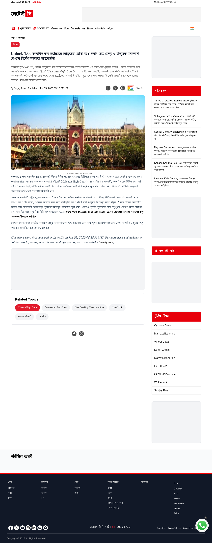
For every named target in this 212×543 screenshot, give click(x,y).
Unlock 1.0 (117, 308)
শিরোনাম (144, 482)
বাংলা (113, 527)
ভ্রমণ (110, 493)
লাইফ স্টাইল (100, 29)
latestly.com (106, 243)
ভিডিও (176, 514)
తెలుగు (120, 527)
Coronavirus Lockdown (56, 308)
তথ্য (10, 493)
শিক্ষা (10, 498)
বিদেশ (66, 29)
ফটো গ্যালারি (179, 504)
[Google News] (39, 527)
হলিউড (44, 493)
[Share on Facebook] (74, 333)
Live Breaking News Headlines (89, 308)
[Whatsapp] (122, 88)
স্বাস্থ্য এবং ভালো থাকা (116, 503)
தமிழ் (128, 527)
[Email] (45, 527)
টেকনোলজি (75, 29)
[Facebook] (108, 88)
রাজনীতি (11, 488)
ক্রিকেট (77, 488)
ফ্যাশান (110, 498)
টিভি (43, 498)
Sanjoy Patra (20, 88)
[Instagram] (28, 527)
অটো (176, 494)
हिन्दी (101, 527)
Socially (43, 29)
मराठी (107, 527)
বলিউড (44, 488)
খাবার (110, 488)
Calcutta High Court (27, 308)
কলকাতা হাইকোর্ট (24, 317)
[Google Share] (136, 90)
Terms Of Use (174, 528)
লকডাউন (42, 317)
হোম (12, 38)
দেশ (60, 29)
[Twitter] (16, 527)
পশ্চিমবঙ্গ (54, 29)
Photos (177, 509)
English (93, 527)
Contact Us (188, 528)
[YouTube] (22, 527)
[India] (192, 29)
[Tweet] (81, 333)
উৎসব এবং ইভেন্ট (114, 508)
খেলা (83, 29)
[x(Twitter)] (115, 88)
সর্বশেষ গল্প (160, 91)
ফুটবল (77, 493)
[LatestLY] (22, 16)
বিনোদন (90, 29)
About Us (161, 528)
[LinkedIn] (33, 527)
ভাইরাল (110, 29)
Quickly (25, 29)
